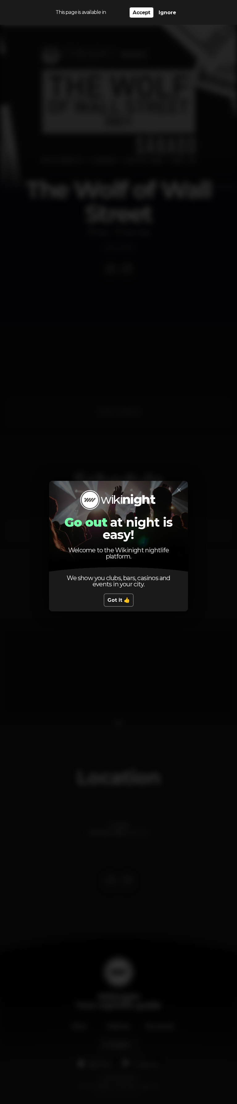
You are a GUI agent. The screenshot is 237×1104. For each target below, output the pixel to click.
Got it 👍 (118, 600)
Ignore (167, 12)
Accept (141, 12)
